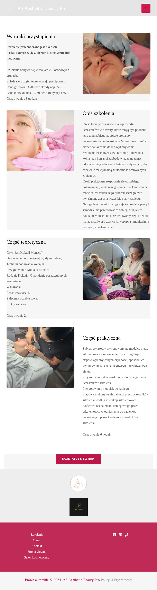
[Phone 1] (126, 535)
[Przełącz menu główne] (145, 8)
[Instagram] (120, 535)
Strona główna (36, 551)
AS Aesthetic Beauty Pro (41, 8)
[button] (78, 459)
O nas (36, 540)
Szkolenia (36, 534)
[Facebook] (114, 535)
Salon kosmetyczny (36, 557)
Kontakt (36, 546)
